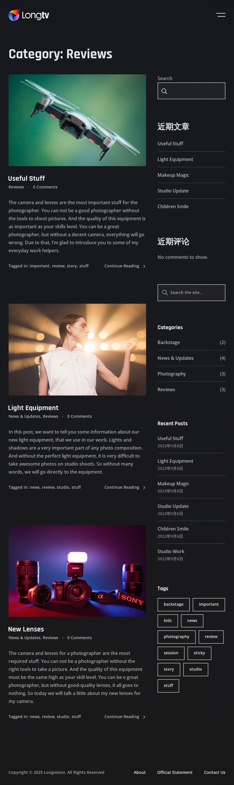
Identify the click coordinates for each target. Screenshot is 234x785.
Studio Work (171, 551)
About (140, 772)
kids (168, 620)
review (58, 266)
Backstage (169, 342)
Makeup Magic (173, 175)
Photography (172, 374)
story (72, 266)
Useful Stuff (26, 178)
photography (176, 636)
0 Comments (45, 187)
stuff (83, 266)
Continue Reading (121, 266)
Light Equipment (33, 408)
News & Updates (25, 416)
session (171, 652)
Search (165, 78)
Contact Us (214, 772)
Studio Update (173, 191)
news (35, 487)
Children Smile (173, 206)
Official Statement (175, 772)
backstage (173, 604)
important (40, 266)
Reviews (16, 187)
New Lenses (26, 629)
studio (63, 487)
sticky (199, 652)
